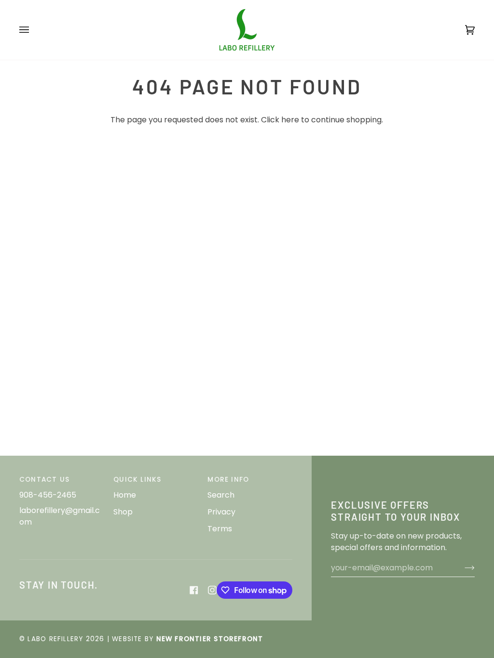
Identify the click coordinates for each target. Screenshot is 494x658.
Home (124, 494)
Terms (219, 528)
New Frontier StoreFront (209, 639)
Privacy (221, 511)
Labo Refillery (55, 639)
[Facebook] (194, 590)
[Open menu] (33, 30)
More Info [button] (228, 479)
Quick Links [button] (137, 479)
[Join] (462, 568)
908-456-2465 (47, 494)
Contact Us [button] (44, 479)
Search (220, 494)
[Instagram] (212, 590)
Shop (123, 511)
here (290, 119)
